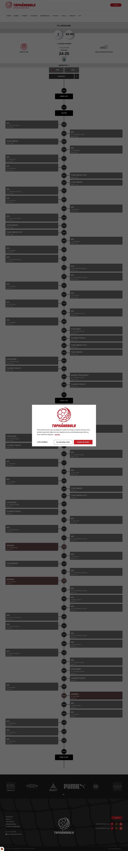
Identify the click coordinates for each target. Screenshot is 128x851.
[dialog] (64, 425)
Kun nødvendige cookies (63, 442)
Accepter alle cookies (83, 442)
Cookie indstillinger (42, 442)
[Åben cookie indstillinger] (2, 849)
